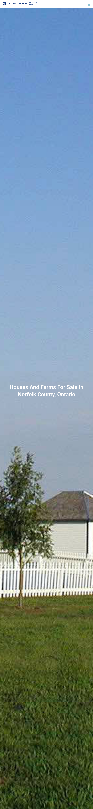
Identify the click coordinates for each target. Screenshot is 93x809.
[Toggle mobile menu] (89, 5)
